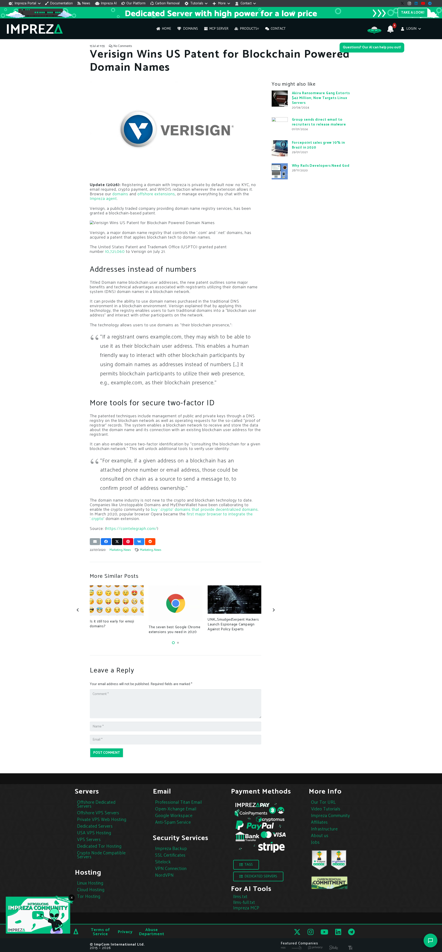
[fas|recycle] (329, 883)
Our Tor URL (323, 802)
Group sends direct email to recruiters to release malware (319, 122)
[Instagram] (409, 3)
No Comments (122, 46)
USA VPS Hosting (94, 832)
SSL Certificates (170, 855)
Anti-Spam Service (173, 822)
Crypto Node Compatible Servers (101, 854)
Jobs (315, 842)
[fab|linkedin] (338, 932)
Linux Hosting (90, 883)
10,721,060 (115, 251)
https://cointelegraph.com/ (131, 528)
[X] (402, 3)
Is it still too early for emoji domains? (112, 624)
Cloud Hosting (91, 890)
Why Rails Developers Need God (320, 166)
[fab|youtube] (324, 932)
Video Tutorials (325, 808)
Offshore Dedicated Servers (96, 804)
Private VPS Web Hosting (101, 819)
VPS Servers (89, 839)
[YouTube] (423, 3)
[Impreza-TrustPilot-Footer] (319, 860)
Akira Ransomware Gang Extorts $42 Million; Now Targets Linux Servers (321, 97)
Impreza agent (103, 198)
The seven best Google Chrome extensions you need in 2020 (174, 629)
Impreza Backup (171, 848)
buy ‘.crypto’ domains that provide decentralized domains (204, 509)
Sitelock (163, 862)
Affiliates (319, 822)
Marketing (116, 549)
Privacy (125, 932)
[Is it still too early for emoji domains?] (116, 600)
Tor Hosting (88, 896)
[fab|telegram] (351, 932)
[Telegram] (430, 3)
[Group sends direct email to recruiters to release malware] (280, 125)
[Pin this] (128, 541)
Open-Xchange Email (175, 808)
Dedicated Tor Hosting (99, 846)
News (127, 549)
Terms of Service (100, 931)
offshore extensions (156, 194)
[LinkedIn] (416, 3)
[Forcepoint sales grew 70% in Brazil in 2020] (280, 148)
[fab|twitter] (297, 932)
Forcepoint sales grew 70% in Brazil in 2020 (318, 145)
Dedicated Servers (95, 826)
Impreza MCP (246, 908)
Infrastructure (324, 828)
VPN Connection (171, 868)
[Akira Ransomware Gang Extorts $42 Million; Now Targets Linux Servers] (280, 99)
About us (320, 835)
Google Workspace (173, 815)
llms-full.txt (244, 902)
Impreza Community (330, 815)
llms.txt (240, 896)
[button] (24, 3)
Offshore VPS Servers (98, 812)
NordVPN (164, 875)
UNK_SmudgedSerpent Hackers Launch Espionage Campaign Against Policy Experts (233, 624)
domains (120, 194)
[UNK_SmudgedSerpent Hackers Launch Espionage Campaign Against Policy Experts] (234, 599)
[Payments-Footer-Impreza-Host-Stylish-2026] (260, 827)
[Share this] (106, 541)
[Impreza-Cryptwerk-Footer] (338, 860)
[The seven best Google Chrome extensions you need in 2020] (175, 603)
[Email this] (95, 541)
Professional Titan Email (178, 802)
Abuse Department (151, 931)
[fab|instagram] (311, 932)
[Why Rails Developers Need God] (280, 171)
